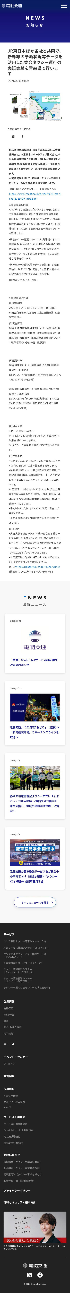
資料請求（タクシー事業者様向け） (23, 1162)
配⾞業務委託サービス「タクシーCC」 (24, 963)
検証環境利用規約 (13, 1142)
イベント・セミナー (16, 1056)
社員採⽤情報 (11, 1096)
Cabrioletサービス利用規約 (18, 1130)
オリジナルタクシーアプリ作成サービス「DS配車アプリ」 (25, 955)
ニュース (9, 1043)
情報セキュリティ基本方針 (20, 1202)
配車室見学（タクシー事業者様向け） (24, 1174)
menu (64, 6)
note (6, 1107)
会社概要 (8, 1008)
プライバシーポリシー (17, 1190)
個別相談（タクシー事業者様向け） (23, 1168)
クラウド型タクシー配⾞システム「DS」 (25, 941)
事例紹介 (9, 1076)
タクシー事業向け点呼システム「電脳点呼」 (27, 987)
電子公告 (8, 1033)
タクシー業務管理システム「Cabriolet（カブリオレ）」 (19, 970)
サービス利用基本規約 (15, 1124)
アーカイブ (9, 1063)
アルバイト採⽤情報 (14, 1102)
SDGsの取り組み (12, 1027)
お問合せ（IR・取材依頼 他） (19, 1180)
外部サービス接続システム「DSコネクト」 (26, 947)
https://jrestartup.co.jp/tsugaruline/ (37, 566)
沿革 (6, 1021)
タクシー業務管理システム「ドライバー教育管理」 (18, 980)
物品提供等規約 (12, 1136)
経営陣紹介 (9, 1014)
